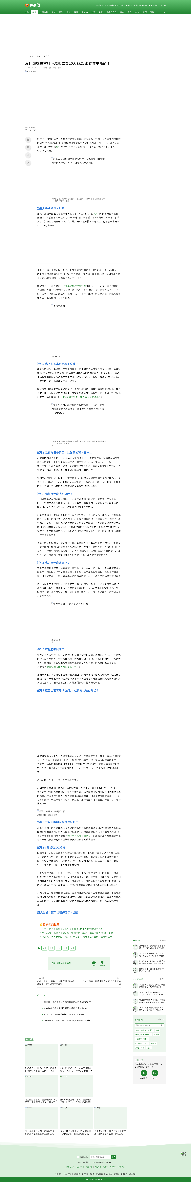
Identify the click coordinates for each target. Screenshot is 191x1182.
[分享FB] (28, 139)
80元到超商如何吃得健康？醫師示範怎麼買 (64, 1014)
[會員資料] (161, 5)
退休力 (85, 12)
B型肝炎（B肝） (141, 1039)
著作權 (92, 1174)
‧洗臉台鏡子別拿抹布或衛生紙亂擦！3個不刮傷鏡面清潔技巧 (71, 928)
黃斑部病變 (139, 1048)
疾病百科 (98, 1167)
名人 (137, 12)
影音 (69, 12)
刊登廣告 (58, 1174)
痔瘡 (157, 1030)
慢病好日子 (111, 12)
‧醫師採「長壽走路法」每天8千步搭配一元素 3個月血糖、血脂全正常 (75, 936)
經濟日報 (110, 5)
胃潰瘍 (153, 1043)
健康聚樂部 (80, 1167)
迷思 (40, 208)
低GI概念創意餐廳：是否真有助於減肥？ (80, 397)
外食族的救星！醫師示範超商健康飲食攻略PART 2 (67, 1008)
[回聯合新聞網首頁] (27, 6)
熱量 (83, 285)
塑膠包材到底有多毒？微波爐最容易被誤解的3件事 (67, 1002)
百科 (61, 12)
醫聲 (101, 12)
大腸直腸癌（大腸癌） (144, 1030)
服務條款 (85, 1174)
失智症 (156, 1034)
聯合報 (100, 5)
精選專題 (89, 1167)
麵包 (50, 649)
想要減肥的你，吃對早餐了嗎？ (63, 666)
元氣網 (32, 56)
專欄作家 (121, 1167)
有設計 (130, 5)
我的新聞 (154, 5)
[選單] (165, 5)
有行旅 (138, 5)
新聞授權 (77, 1174)
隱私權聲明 (99, 1174)
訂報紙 (116, 1174)
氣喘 (149, 1048)
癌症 (122, 12)
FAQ (65, 1174)
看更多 (162, 940)
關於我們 (124, 1174)
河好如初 (120, 5)
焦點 (27, 12)
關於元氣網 (70, 1167)
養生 (34, 12)
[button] (165, 12)
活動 (152, 12)
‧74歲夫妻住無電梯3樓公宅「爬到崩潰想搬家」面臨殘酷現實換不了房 (76, 932)
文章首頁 (113, 1167)
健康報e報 (83, 1157)
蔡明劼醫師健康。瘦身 (65, 912)
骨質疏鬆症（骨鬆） (143, 1034)
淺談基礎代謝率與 (72, 285)
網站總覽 (132, 1174)
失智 (93, 12)
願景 (146, 5)
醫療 (54, 12)
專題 (145, 12)
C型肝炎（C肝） (141, 1043)
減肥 (58, 146)
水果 (95, 213)
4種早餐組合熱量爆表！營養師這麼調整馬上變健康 (67, 1020)
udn (27, 56)
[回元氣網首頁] (35, 5)
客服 (69, 1174)
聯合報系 (109, 1174)
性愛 (130, 12)
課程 (76, 12)
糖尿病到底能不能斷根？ (80, 835)
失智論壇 (44, 12)
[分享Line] (28, 147)
